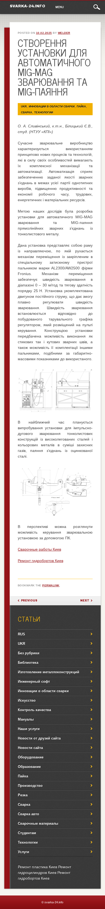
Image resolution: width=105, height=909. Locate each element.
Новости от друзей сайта (39, 738)
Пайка (81, 106)
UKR (24, 106)
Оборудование (30, 757)
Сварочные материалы (38, 823)
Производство (30, 786)
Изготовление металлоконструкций (48, 672)
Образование (29, 767)
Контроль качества (34, 710)
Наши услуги (29, 729)
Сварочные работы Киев (39, 549)
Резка (22, 795)
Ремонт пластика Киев (37, 867)
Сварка (26, 112)
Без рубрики (28, 653)
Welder (64, 32)
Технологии (43, 112)
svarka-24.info (27, 6)
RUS (21, 634)
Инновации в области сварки (52, 106)
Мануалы (26, 719)
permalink (51, 585)
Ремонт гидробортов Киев (40, 560)
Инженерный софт (34, 681)
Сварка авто (28, 814)
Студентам (27, 833)
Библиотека (28, 662)
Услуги (23, 852)
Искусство (27, 700)
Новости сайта (30, 748)
